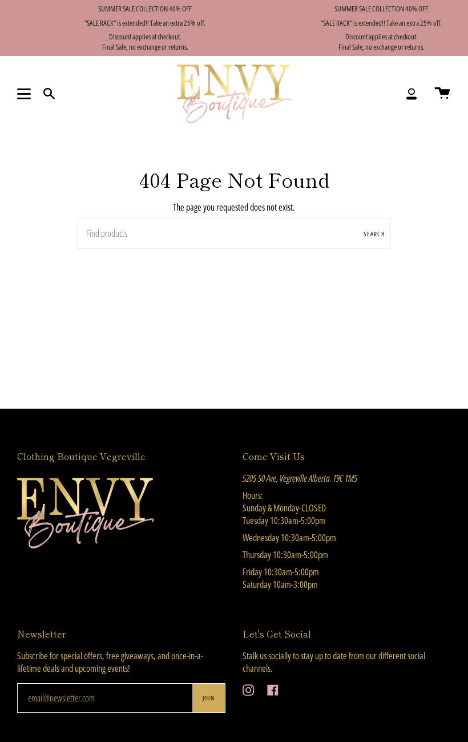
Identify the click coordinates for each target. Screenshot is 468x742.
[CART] (442, 94)
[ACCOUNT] (411, 94)
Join (209, 697)
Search (374, 233)
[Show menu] (25, 93)
